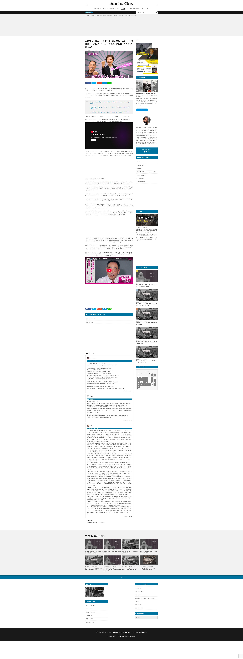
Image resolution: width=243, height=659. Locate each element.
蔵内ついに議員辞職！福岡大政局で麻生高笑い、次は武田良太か (148, 552)
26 (144, 384)
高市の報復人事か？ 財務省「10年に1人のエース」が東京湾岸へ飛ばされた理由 (146, 285)
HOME (88, 15)
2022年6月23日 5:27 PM (92, 399)
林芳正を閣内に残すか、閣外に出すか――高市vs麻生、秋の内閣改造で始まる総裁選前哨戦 (112, 569)
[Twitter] (94, 83)
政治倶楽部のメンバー (90, 608)
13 (146, 379)
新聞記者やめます (136, 8)
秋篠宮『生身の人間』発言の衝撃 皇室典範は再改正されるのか (146, 323)
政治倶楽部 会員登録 (141, 181)
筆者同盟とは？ (138, 604)
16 (154, 379)
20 (146, 382)
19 (144, 382)
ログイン (97, 522)
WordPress (132, 636)
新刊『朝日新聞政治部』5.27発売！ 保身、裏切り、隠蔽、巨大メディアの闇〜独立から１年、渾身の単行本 (146, 95)
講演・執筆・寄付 (98, 8)
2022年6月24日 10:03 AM (92, 361)
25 (141, 384)
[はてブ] (104, 83)
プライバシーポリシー (139, 591)
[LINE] (109, 83)
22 (152, 382)
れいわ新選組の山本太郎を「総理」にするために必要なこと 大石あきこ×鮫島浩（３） (110, 112)
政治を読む (123, 8)
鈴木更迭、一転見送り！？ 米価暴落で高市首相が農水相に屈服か (94, 552)
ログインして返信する (127, 390)
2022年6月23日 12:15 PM (92, 428)
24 (138, 384)
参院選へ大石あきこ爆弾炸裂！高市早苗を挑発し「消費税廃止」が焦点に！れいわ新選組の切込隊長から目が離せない (116, 15)
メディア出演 (105, 8)
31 (138, 386)
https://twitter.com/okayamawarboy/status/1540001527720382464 (102, 365)
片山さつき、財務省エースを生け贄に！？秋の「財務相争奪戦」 (147, 568)
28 (149, 384)
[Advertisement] (121, 26)
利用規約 (137, 601)
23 (154, 382)
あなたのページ (89, 615)
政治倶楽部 (112, 8)
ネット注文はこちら (141, 109)
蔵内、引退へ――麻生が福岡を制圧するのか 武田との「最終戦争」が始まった (146, 304)
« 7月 (138, 388)
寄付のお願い (139, 168)
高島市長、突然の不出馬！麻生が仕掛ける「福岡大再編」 (130, 552)
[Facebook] (88, 83)
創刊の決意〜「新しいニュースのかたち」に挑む (146, 171)
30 (154, 384)
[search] (156, 12)
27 (146, 384)
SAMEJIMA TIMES (125, 635)
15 (152, 379)
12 (144, 379)
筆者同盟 (117, 8)
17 (138, 382)
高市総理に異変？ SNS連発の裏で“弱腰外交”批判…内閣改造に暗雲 (146, 342)
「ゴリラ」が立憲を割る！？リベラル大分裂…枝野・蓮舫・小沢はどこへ (146, 361)
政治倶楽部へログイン (90, 319)
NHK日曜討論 (108, 182)
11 (141, 379)
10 (138, 379)
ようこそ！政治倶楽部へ (141, 175)
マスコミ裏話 (129, 8)
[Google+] (99, 83)
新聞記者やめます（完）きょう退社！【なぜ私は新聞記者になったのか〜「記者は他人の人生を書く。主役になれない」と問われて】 (146, 231)
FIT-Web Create (120, 636)
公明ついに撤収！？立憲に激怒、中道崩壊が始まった (112, 552)
